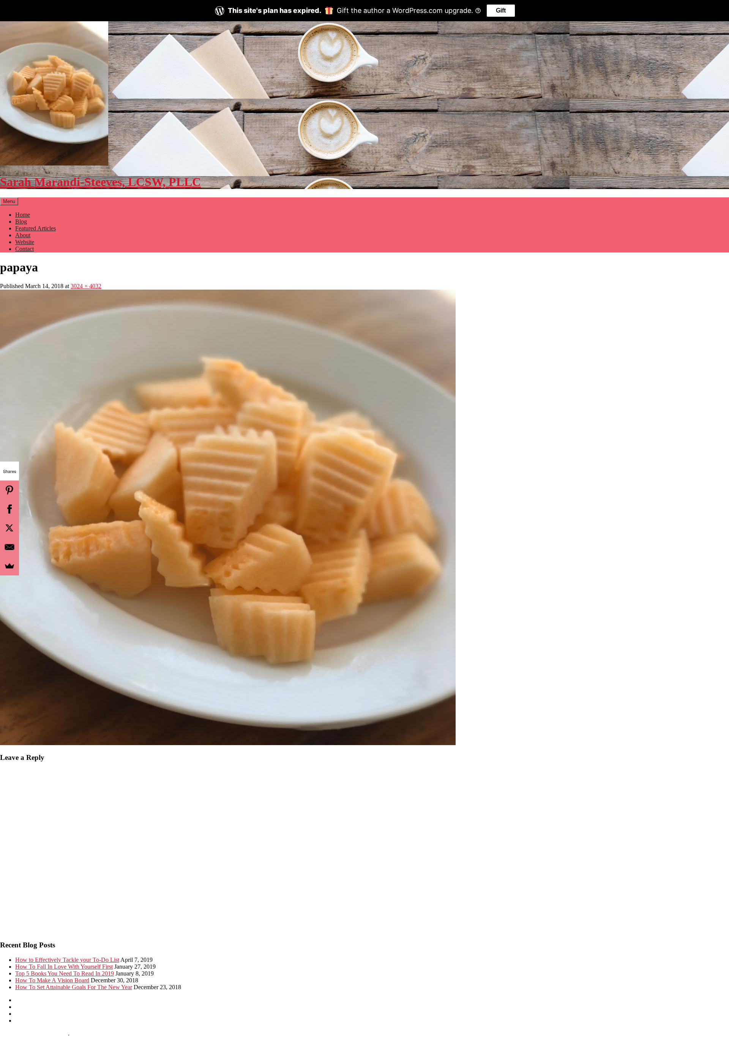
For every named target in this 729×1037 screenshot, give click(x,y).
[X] (9, 527)
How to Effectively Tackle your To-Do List (67, 960)
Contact (24, 249)
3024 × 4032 (86, 286)
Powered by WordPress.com (34, 1033)
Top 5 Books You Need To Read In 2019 (64, 973)
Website (24, 242)
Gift (501, 10)
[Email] (9, 546)
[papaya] (228, 743)
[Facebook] (9, 509)
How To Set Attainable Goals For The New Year (73, 987)
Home (22, 214)
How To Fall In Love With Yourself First (64, 966)
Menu (9, 201)
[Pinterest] (9, 490)
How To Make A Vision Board (52, 980)
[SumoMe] (9, 565)
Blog (21, 221)
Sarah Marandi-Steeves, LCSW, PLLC (100, 182)
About (22, 235)
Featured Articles (35, 228)
